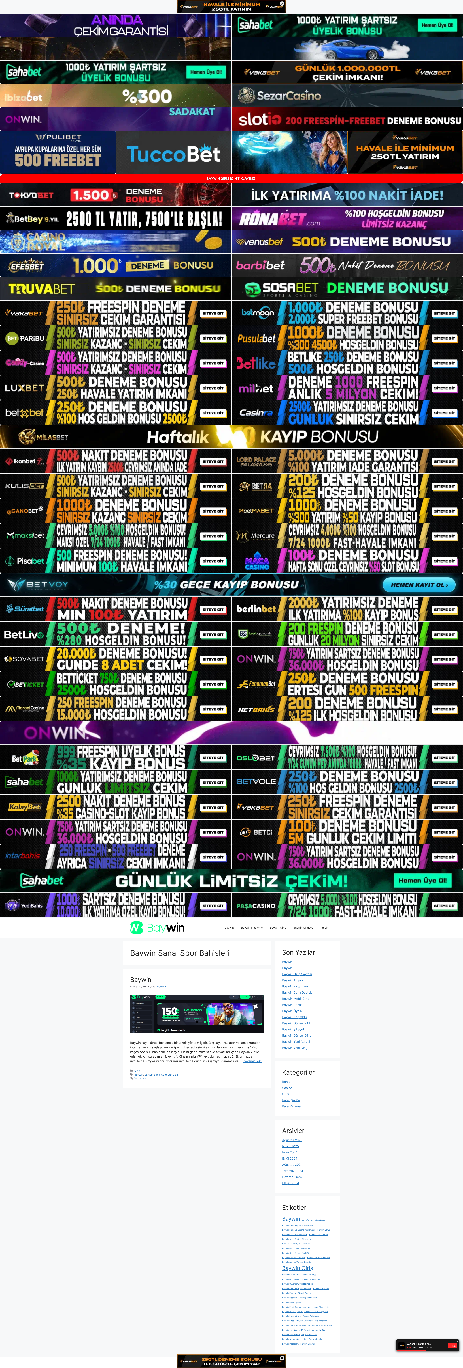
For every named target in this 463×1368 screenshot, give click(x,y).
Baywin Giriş (278, 927)
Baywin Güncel (310, 1275)
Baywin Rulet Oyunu (312, 1316)
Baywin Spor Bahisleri (322, 1325)
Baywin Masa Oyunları (292, 1302)
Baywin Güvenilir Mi (296, 1023)
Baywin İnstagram (295, 986)
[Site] (115, 313)
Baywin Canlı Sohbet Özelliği (295, 1253)
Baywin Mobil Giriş (295, 998)
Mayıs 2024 (290, 1183)
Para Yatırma (291, 1106)
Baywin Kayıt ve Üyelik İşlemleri (296, 1288)
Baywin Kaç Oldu (294, 1017)
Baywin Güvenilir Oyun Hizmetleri (297, 1284)
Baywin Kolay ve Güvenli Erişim (296, 1293)
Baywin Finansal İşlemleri (318, 1257)
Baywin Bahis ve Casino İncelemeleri (299, 1230)
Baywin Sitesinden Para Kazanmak (312, 1321)
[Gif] (231, 436)
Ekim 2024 (290, 1152)
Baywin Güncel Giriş (296, 1035)
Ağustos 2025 (292, 1140)
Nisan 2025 (290, 1146)
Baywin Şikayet (303, 927)
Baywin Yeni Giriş (294, 1048)
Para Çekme (291, 1100)
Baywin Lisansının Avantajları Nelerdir (299, 1298)
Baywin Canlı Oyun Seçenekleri (296, 1248)
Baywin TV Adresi (302, 1330)
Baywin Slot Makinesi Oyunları (296, 1325)
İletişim (324, 927)
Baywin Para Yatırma (291, 1316)
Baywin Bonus (292, 1005)
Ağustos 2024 (292, 1164)
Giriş (137, 1070)
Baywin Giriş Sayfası (297, 974)
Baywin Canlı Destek (297, 992)
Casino (287, 1088)
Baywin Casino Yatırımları (293, 1257)
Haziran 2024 (292, 1177)
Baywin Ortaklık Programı (316, 1311)
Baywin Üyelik (292, 1011)
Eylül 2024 (289, 1158)
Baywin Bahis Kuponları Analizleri (297, 1225)
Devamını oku (252, 1061)
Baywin (229, 927)
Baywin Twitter (319, 1330)
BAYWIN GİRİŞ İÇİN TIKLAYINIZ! (231, 178)
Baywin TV (287, 1330)
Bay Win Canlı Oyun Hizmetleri (296, 1244)
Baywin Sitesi (288, 1321)
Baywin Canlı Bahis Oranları (294, 1234)
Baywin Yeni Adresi (296, 1041)
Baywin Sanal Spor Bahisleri (161, 1074)
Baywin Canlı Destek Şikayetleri (296, 1239)
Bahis (286, 1082)
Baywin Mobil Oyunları (292, 1311)
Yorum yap (141, 1078)
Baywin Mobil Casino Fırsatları (296, 1307)
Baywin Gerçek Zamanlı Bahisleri (297, 1262)
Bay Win (305, 1220)
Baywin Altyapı (292, 980)
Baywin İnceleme (252, 927)
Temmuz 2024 (292, 1171)
